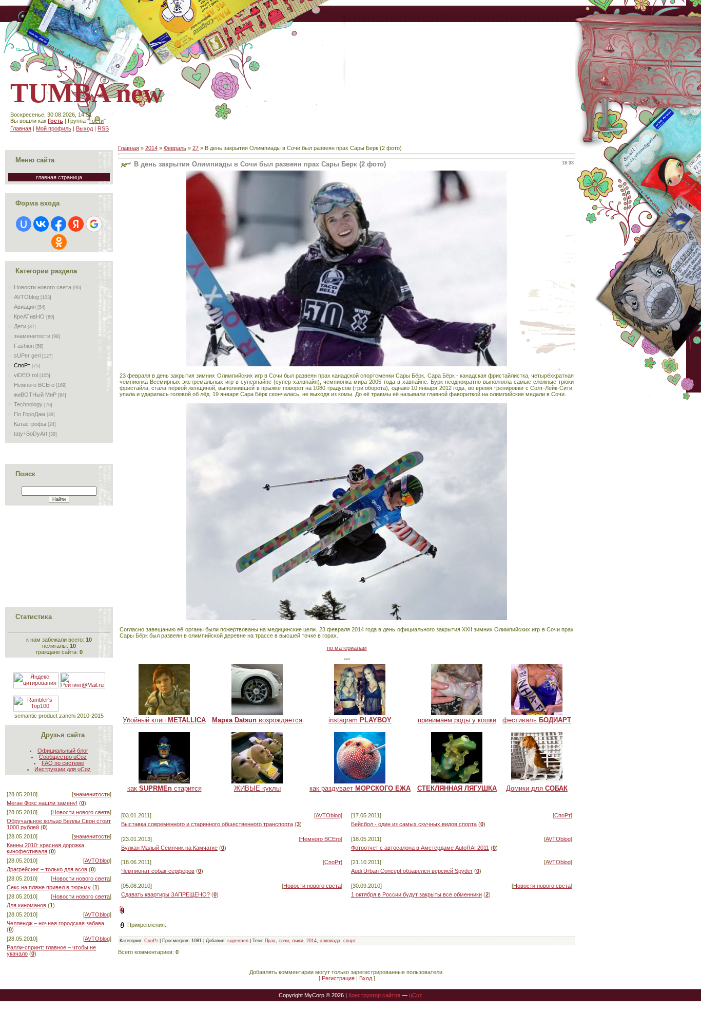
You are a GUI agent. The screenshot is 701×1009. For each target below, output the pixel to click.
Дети (20, 326)
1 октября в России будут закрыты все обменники (416, 894)
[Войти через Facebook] (58, 224)
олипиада (330, 940)
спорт (349, 940)
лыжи (297, 940)
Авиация (25, 307)
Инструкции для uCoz (62, 769)
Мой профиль (53, 128)
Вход (365, 978)
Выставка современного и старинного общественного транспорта (207, 824)
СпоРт (22, 365)
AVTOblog (26, 297)
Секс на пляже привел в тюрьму (49, 887)
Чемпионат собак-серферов (157, 871)
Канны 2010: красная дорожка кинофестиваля (45, 848)
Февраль (175, 148)
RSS (103, 128)
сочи (284, 940)
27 (195, 148)
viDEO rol (26, 375)
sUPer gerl (27, 355)
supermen (237, 940)
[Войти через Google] (94, 224)
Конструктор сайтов (374, 995)
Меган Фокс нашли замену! (42, 803)
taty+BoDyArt (30, 434)
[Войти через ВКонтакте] (41, 224)
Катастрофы (30, 424)
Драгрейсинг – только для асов (47, 869)
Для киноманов (26, 905)
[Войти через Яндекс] (76, 224)
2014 (151, 148)
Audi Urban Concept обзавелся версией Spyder (412, 871)
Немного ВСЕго (34, 385)
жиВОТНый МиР (35, 394)
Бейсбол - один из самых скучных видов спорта (414, 824)
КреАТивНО (29, 316)
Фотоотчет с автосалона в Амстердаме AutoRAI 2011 (420, 848)
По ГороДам (29, 414)
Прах (270, 940)
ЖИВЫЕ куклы (257, 788)
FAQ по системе (63, 763)
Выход (84, 128)
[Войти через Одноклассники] (59, 242)
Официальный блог (62, 751)
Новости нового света (42, 287)
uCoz (415, 995)
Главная (20, 128)
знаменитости (32, 336)
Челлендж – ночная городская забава (55, 923)
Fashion (24, 346)
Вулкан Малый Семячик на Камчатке (169, 848)
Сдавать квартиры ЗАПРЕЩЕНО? (165, 894)
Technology (28, 404)
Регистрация (338, 978)
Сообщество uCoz (63, 757)
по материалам (347, 648)
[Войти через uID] (23, 224)
